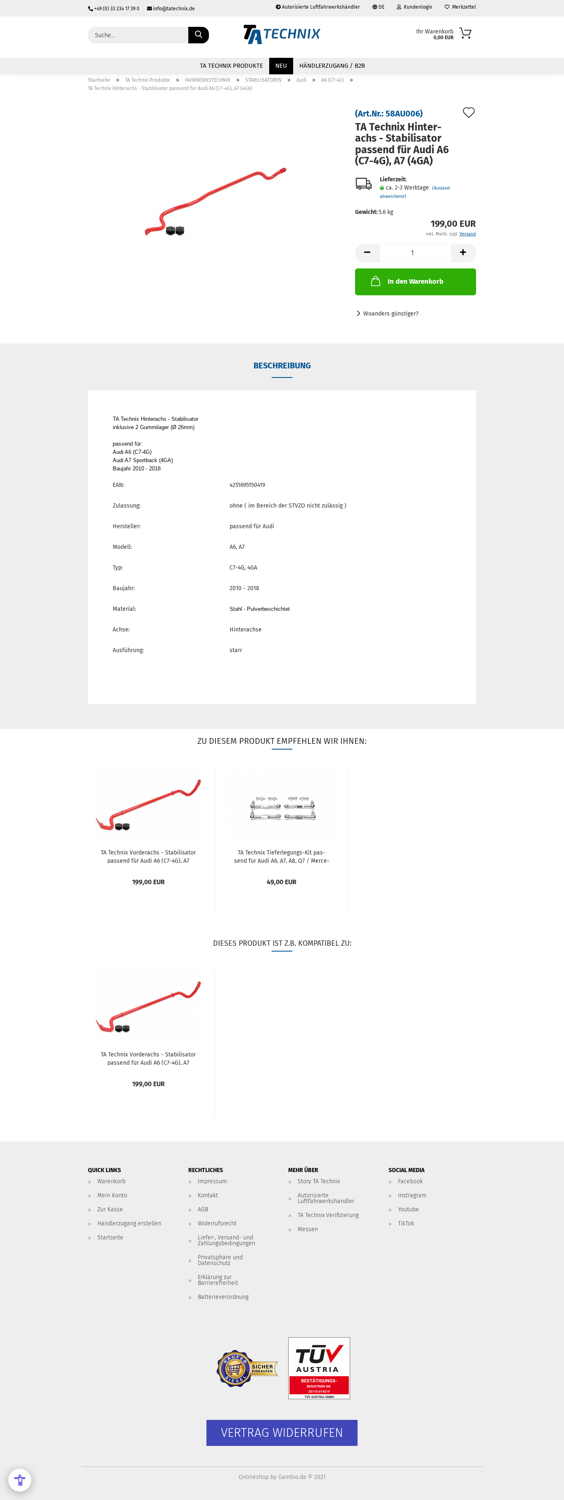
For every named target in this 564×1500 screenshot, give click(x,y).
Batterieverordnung (223, 1297)
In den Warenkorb (415, 281)
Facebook (410, 1181)
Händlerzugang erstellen (129, 1223)
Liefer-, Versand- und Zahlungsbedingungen (226, 1240)
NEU (281, 65)
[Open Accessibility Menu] (19, 1480)
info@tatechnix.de (173, 9)
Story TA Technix (319, 1181)
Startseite (110, 1237)
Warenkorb (111, 1181)
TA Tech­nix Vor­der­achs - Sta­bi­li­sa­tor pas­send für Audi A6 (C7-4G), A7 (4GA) (148, 856)
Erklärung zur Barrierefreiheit (218, 1280)
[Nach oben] (541, 1488)
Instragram (412, 1195)
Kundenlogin (416, 7)
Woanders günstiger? (390, 313)
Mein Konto (112, 1195)
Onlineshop (254, 1477)
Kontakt (208, 1195)
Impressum (212, 1181)
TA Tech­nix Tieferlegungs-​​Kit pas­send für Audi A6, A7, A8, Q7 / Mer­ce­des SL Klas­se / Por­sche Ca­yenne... (281, 856)
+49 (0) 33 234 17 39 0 (117, 9)
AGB (203, 1209)
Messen (308, 1229)
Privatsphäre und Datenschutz (220, 1260)
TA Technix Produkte (231, 65)
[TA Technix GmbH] (281, 37)
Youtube (408, 1209)
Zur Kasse (110, 1209)
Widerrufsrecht (217, 1223)
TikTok (406, 1223)
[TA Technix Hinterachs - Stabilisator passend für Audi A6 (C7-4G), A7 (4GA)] (215, 201)
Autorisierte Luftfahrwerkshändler (320, 7)
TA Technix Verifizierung (328, 1215)
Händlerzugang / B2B (332, 65)
